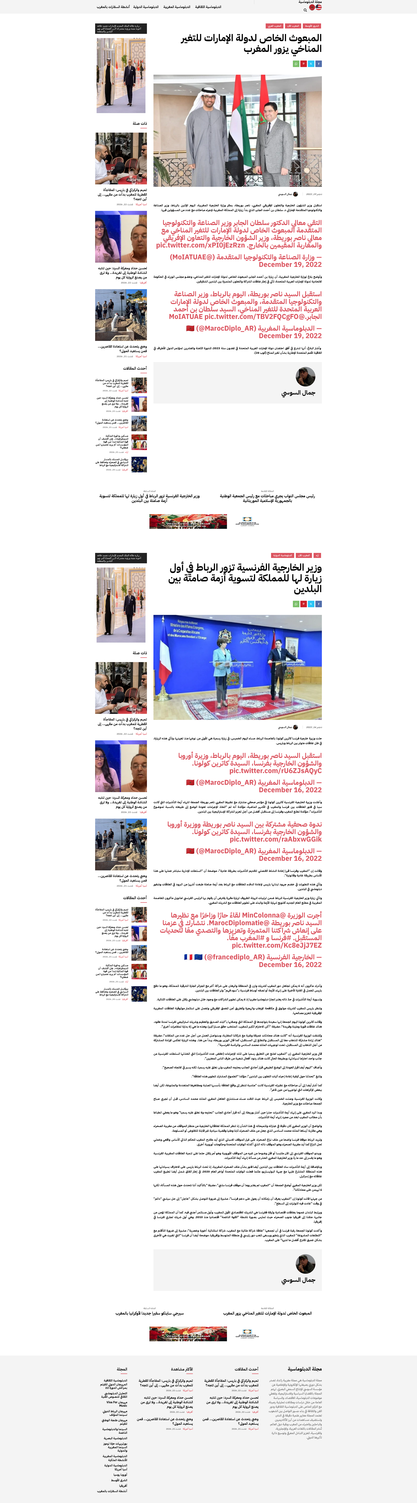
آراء (126, 452)
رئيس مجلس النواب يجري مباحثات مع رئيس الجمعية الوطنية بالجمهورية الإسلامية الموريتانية (267, 498)
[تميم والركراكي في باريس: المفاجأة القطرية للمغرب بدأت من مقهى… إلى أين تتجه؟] (121, 158)
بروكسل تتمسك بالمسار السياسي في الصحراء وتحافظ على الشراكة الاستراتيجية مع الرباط (111, 462)
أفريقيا (143, 282)
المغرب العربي (274, 26)
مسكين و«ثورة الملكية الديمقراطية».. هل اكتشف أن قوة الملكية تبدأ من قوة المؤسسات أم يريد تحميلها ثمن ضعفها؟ (112, 441)
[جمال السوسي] (296, 194)
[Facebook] (318, 64)
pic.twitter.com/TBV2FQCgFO (251, 316)
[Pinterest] (303, 64)
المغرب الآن (293, 26)
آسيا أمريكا (141, 204)
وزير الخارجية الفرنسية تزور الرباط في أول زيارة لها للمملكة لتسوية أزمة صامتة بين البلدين (149, 498)
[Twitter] (311, 64)
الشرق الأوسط (312, 26)
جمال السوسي (285, 194)
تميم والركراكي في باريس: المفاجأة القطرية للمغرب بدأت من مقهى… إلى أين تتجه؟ (122, 194)
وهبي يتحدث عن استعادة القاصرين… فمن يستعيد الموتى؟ (122, 348)
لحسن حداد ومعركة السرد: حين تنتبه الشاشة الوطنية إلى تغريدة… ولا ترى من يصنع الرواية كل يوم (122, 273)
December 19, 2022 (290, 264)
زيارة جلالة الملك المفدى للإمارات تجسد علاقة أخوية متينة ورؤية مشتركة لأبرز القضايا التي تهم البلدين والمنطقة (119, 29)
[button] (305, 10)
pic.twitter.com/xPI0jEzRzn (200, 245)
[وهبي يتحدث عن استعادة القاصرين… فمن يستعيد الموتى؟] (121, 315)
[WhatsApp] (296, 64)
